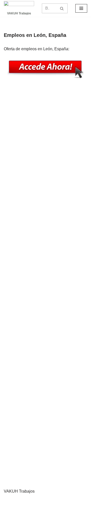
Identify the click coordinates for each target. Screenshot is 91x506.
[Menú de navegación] (81, 8)
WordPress (70, 500)
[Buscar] (62, 8)
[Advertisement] (45, 286)
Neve (16, 500)
